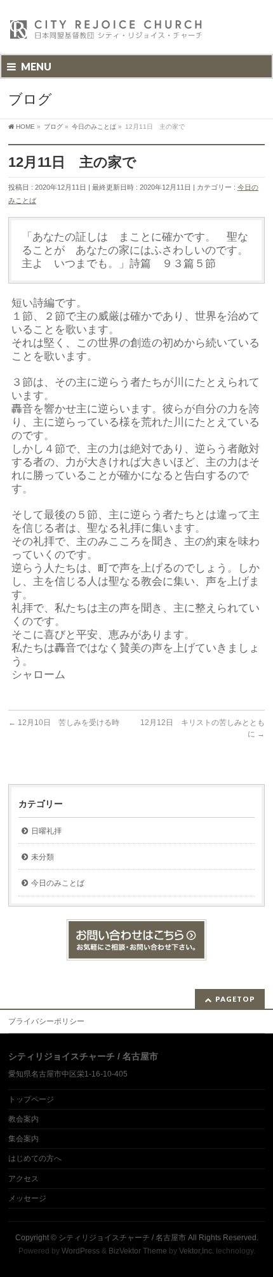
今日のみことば (57, 883)
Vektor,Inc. (196, 1251)
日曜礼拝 (46, 831)
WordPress (81, 1251)
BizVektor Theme (138, 1251)
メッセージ (27, 1198)
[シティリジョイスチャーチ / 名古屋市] (106, 33)
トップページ (31, 1099)
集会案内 (23, 1138)
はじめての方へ (35, 1158)
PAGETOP (235, 999)
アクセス (23, 1178)
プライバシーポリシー (46, 1021)
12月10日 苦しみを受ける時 (63, 722)
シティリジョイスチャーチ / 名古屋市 (122, 1237)
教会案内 (23, 1119)
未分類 (42, 857)
